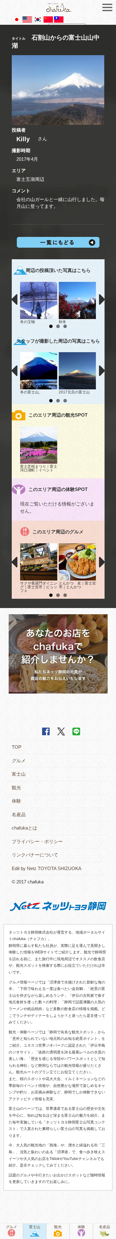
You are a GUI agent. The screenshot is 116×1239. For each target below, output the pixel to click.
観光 (16, 787)
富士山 (19, 774)
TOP (16, 747)
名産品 (19, 814)
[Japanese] (17, 19)
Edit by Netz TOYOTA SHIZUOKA (46, 868)
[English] (27, 19)
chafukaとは (24, 827)
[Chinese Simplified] (48, 19)
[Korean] (38, 19)
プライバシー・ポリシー (37, 841)
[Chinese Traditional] (59, 19)
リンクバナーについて (35, 854)
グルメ (19, 760)
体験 (16, 800)
